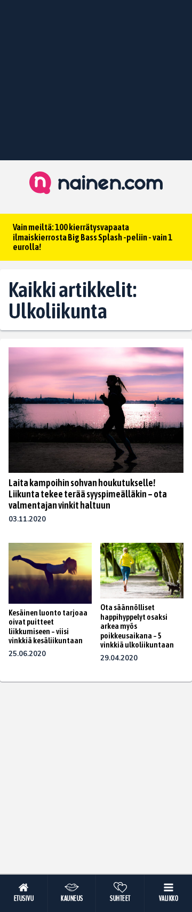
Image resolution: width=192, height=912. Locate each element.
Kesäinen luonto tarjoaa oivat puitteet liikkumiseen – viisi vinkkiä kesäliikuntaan (48, 626)
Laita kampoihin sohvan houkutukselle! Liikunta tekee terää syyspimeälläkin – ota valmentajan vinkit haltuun (88, 494)
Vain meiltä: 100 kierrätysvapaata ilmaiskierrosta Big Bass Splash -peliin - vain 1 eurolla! (92, 237)
